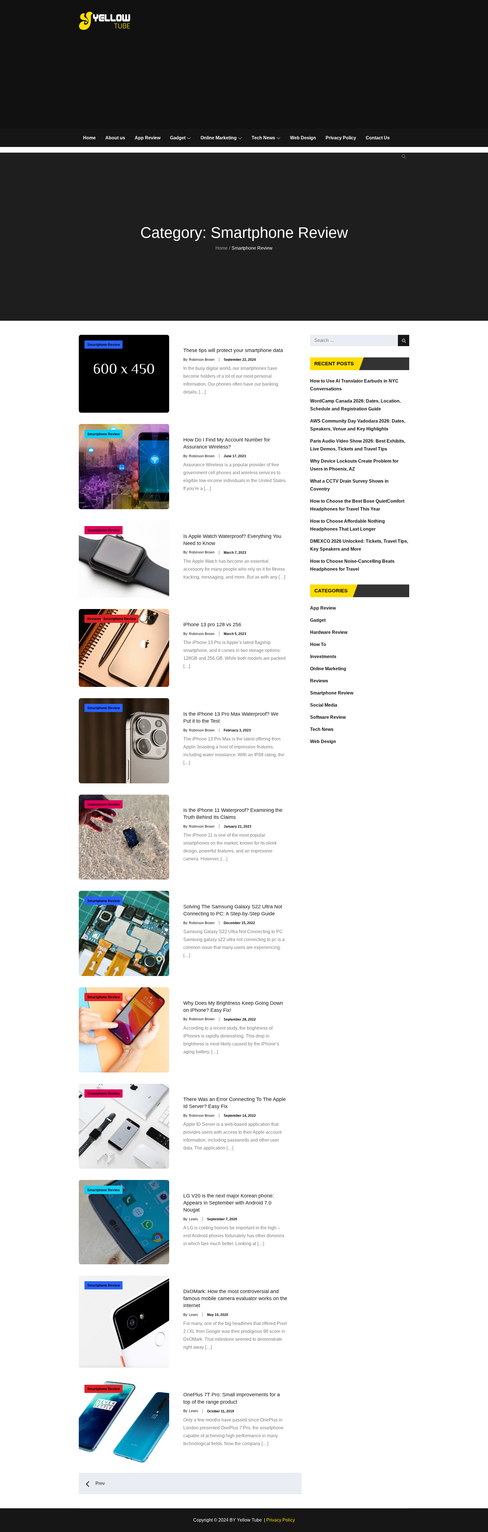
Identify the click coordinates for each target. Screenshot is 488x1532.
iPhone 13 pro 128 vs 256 (212, 624)
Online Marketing (219, 137)
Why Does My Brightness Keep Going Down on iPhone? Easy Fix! (233, 1006)
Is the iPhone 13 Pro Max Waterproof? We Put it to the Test (230, 717)
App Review (147, 137)
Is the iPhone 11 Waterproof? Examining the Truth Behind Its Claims (232, 813)
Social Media (323, 705)
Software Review (328, 717)
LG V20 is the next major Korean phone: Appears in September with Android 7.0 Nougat (228, 1202)
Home (89, 137)
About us (115, 137)
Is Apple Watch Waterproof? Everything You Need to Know (232, 539)
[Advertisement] (244, 86)
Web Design (303, 137)
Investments (323, 656)
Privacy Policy (341, 137)
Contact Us (378, 137)
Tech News (263, 137)
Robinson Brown (202, 360)
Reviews (94, 619)
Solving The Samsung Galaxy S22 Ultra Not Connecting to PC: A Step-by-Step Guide (232, 910)
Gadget (178, 137)
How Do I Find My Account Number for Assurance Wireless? (226, 443)
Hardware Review (328, 632)
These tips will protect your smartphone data (233, 350)
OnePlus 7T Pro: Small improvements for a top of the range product (231, 1398)
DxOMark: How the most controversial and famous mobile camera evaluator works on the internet (235, 1298)
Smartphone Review (103, 345)
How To (318, 644)
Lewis (193, 1219)
